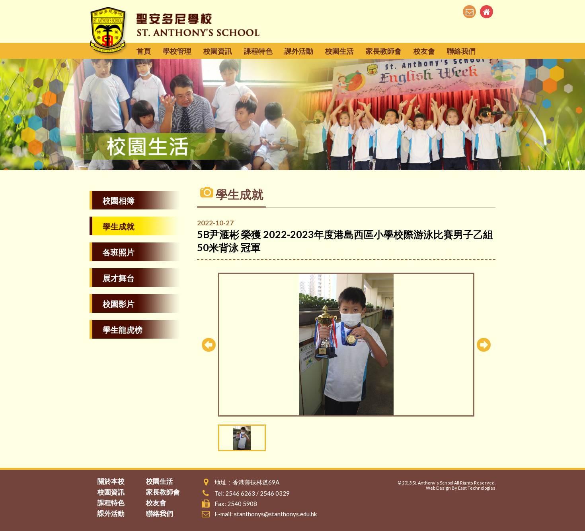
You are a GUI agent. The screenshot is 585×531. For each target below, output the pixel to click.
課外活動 (299, 51)
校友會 (424, 51)
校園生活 (339, 51)
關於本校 (111, 481)
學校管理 (177, 51)
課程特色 (258, 51)
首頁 (143, 51)
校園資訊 (217, 51)
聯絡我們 (461, 51)
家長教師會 (384, 51)
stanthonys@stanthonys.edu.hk (275, 513)
